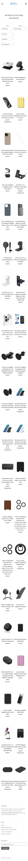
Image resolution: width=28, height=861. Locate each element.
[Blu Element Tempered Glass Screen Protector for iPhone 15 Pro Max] (20, 319)
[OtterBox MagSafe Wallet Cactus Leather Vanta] (20, 467)
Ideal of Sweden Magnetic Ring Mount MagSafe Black (20, 562)
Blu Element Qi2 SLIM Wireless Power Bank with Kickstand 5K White (20, 442)
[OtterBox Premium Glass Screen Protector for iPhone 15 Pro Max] (7, 102)
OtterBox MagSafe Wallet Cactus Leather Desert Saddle (7, 518)
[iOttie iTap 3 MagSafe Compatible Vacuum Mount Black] (7, 173)
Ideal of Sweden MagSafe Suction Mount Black (7, 712)
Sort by (20, 25)
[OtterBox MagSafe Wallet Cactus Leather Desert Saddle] (7, 505)
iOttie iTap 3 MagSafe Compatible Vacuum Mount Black (7, 186)
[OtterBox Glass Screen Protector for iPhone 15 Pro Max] (20, 139)
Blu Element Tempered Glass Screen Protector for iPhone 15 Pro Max (20, 332)
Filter (7, 25)
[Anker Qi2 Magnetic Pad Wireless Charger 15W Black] (7, 593)
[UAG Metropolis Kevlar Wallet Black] (20, 628)
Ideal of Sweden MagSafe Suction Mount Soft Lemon (20, 115)
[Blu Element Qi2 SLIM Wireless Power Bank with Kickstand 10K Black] (7, 428)
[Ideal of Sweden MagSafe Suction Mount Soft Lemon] (20, 102)
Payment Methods (6, 834)
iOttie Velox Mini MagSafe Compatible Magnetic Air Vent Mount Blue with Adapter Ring (20, 296)
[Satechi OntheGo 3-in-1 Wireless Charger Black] (7, 628)
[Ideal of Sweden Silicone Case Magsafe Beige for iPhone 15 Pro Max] (7, 139)
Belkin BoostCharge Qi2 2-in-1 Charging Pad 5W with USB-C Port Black (7, 783)
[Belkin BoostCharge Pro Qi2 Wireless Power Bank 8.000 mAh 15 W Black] (20, 770)
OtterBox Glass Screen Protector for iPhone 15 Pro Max (20, 152)
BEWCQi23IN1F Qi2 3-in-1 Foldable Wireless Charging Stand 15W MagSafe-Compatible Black (7, 675)
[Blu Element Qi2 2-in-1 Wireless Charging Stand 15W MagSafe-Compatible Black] (7, 733)
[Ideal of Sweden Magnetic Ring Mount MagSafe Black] (20, 549)
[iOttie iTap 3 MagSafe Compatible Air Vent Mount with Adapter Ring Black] (20, 355)
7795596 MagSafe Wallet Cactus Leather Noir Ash (20, 746)
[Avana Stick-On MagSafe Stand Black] (20, 593)
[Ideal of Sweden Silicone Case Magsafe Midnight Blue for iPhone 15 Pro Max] (7, 210)
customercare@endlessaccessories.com (11, 812)
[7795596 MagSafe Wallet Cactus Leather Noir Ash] (20, 733)
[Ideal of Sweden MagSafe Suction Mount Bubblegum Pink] (20, 660)
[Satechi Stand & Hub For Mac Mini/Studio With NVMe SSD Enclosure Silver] (7, 66)
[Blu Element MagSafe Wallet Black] (20, 699)
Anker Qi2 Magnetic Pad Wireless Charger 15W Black (7, 606)
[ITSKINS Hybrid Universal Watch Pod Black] (7, 246)
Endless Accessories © (6, 857)
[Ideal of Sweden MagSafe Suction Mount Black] (7, 699)
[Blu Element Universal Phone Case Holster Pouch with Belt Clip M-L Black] (7, 467)
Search (3, 825)
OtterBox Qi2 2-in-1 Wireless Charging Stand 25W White (7, 294)
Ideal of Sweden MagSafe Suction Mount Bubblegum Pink (20, 673)
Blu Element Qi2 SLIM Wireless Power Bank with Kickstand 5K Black (20, 405)
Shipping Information (6, 827)
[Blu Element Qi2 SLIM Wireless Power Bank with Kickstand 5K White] (20, 428)
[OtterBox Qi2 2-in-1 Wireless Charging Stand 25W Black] (20, 246)
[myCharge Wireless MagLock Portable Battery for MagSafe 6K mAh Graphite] (20, 210)
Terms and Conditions (6, 831)
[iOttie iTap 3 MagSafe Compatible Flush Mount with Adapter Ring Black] (7, 392)
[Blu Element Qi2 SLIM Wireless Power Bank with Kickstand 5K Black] (20, 392)
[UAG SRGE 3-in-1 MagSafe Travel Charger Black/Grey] (20, 173)
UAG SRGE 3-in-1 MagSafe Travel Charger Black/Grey (20, 186)
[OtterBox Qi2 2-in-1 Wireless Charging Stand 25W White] (7, 281)
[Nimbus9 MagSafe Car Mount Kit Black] (20, 66)
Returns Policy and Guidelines (9, 829)
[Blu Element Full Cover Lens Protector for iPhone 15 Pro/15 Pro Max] (7, 319)
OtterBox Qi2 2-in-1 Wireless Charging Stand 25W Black (20, 259)
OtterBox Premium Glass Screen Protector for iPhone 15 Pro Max (8, 115)
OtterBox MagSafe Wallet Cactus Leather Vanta (20, 480)
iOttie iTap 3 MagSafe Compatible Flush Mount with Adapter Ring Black (7, 405)
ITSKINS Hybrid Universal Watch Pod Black (7, 259)
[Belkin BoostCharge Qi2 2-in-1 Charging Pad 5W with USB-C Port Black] (7, 770)
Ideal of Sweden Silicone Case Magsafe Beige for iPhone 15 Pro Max (7, 152)
